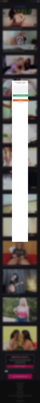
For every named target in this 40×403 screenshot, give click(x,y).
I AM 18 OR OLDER (20, 95)
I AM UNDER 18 (20, 100)
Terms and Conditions (21, 102)
